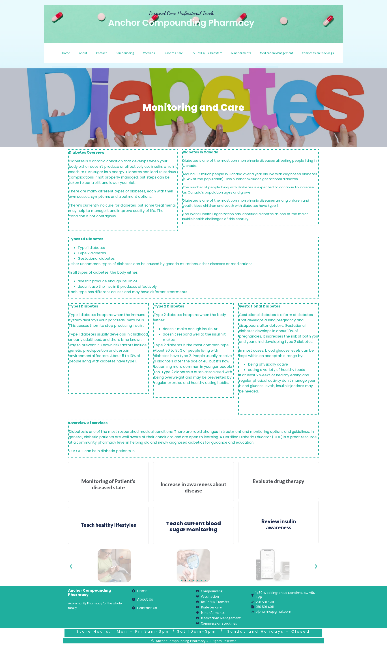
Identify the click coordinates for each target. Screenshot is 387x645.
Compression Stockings (318, 53)
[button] (71, 566)
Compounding (125, 53)
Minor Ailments (241, 53)
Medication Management (276, 53)
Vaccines (149, 53)
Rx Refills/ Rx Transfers (207, 53)
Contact (101, 53)
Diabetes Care (173, 53)
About (83, 53)
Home (66, 53)
